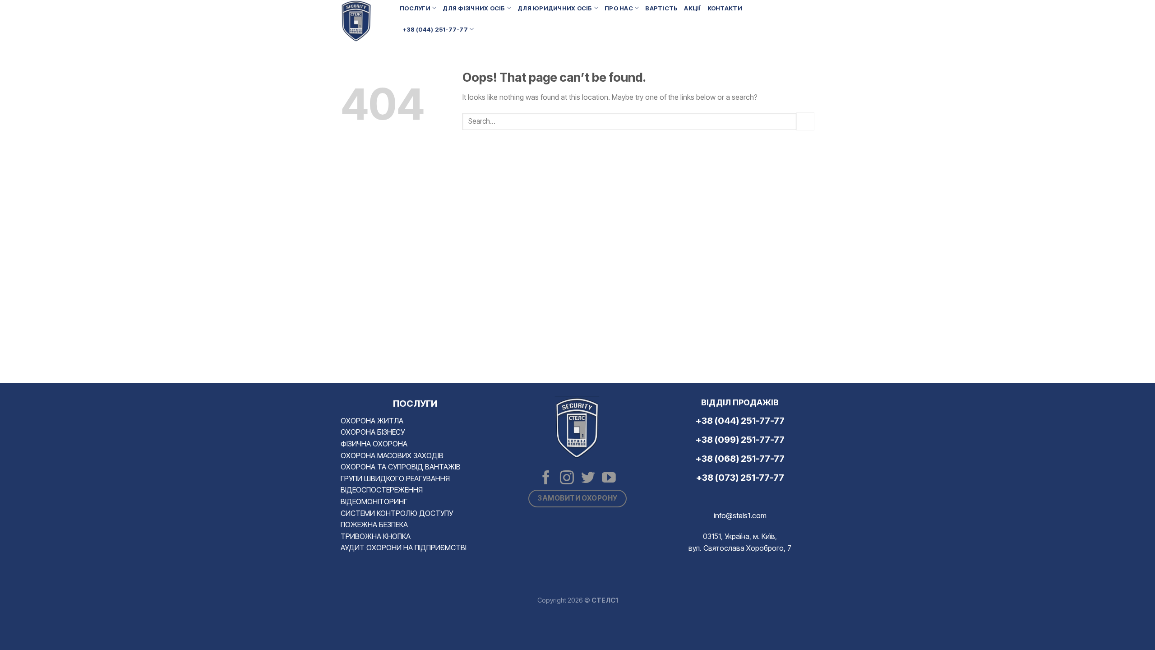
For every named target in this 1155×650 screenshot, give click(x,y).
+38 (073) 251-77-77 (740, 477)
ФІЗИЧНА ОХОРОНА (374, 443)
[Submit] (805, 121)
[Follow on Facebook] (546, 479)
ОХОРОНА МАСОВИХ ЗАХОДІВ (392, 455)
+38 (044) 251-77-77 (435, 29)
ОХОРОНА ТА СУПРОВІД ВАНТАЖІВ (401, 466)
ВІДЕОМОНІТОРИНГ (374, 501)
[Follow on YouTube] (609, 479)
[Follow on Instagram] (567, 479)
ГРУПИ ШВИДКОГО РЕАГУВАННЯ (395, 478)
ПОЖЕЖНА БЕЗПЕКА (374, 524)
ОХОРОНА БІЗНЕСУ (373, 431)
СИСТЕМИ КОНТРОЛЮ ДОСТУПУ (397, 513)
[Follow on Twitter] (588, 479)
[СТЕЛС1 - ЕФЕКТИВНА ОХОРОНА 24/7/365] (363, 21)
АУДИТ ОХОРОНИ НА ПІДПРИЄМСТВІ (404, 547)
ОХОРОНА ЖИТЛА (372, 420)
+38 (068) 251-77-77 (740, 458)
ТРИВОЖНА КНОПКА (376, 536)
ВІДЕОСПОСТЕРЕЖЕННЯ (382, 489)
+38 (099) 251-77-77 (740, 439)
